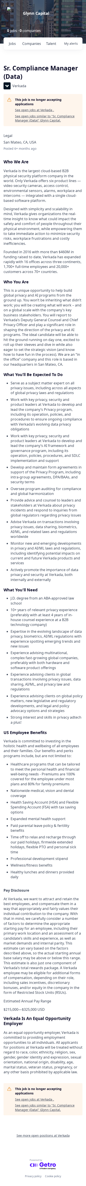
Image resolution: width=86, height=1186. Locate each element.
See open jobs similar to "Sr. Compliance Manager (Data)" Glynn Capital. (45, 118)
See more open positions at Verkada (43, 1135)
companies (31, 43)
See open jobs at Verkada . (34, 110)
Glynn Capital (36, 13)
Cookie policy (53, 1176)
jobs (12, 43)
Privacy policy (33, 1176)
